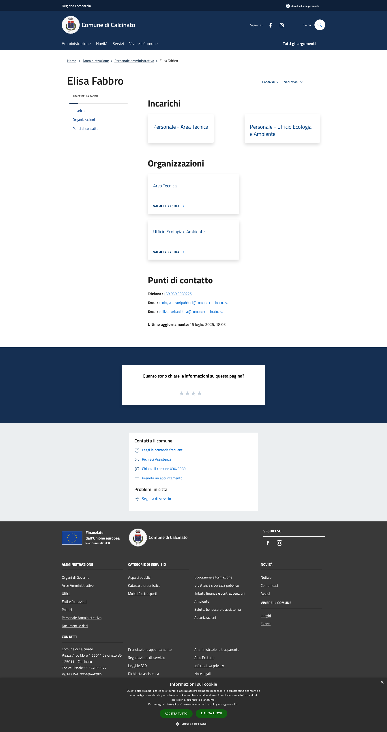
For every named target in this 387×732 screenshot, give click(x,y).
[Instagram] (279, 25)
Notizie (266, 577)
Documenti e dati (75, 625)
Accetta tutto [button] (176, 713)
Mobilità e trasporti (142, 593)
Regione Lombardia (76, 6)
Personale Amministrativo (81, 617)
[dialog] (193, 705)
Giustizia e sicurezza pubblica (216, 585)
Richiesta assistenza (143, 673)
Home (71, 60)
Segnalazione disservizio (146, 657)
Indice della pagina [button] (85, 96)
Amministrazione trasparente (216, 649)
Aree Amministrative (78, 585)
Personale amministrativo (134, 60)
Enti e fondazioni (74, 601)
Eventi (266, 623)
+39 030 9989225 (178, 293)
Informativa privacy (209, 665)
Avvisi (265, 593)
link (236, 704)
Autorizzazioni (205, 617)
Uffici (66, 593)
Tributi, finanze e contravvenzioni (219, 593)
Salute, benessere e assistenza (217, 609)
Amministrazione (96, 60)
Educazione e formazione (213, 577)
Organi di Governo (75, 577)
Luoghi (266, 615)
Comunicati (269, 585)
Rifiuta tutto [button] (211, 713)
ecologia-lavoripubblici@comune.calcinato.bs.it (194, 302)
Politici (67, 609)
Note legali (202, 673)
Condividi (268, 81)
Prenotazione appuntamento (150, 649)
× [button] (382, 682)
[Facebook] (268, 25)
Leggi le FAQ (137, 665)
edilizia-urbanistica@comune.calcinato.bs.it (192, 311)
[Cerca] (319, 24)
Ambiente (201, 601)
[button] (193, 724)
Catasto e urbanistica (144, 585)
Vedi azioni (291, 81)
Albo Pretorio (204, 657)
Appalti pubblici (139, 577)
